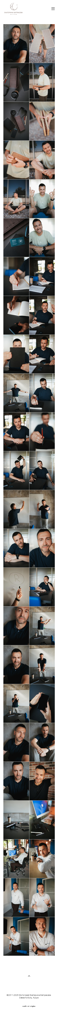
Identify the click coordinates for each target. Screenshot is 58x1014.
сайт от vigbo (29, 1006)
